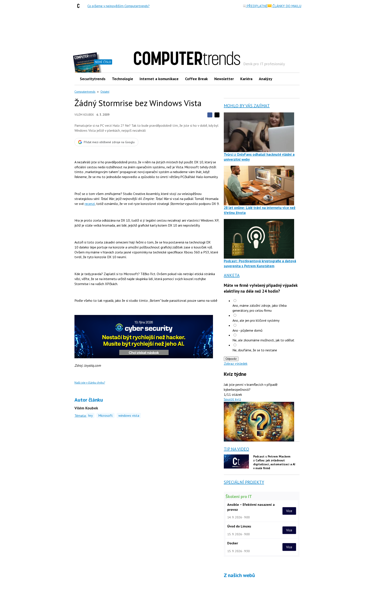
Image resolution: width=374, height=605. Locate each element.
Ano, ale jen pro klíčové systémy (255, 320)
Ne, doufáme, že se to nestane (254, 350)
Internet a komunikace (159, 78)
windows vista (128, 415)
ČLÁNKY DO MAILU (286, 6)
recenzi (90, 203)
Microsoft (105, 415)
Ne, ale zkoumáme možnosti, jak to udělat (263, 340)
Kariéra (246, 78)
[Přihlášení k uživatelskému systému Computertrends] (293, 79)
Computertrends (84, 92)
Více (289, 511)
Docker (232, 543)
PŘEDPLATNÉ (257, 6)
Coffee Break (196, 78)
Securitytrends (92, 78)
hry (90, 415)
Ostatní (104, 92)
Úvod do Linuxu (239, 526)
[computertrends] (79, 6)
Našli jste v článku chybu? (89, 382)
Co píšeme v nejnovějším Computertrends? (118, 6)
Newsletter (224, 78)
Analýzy (265, 78)
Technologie (122, 78)
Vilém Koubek (84, 115)
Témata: (80, 415)
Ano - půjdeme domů (247, 330)
